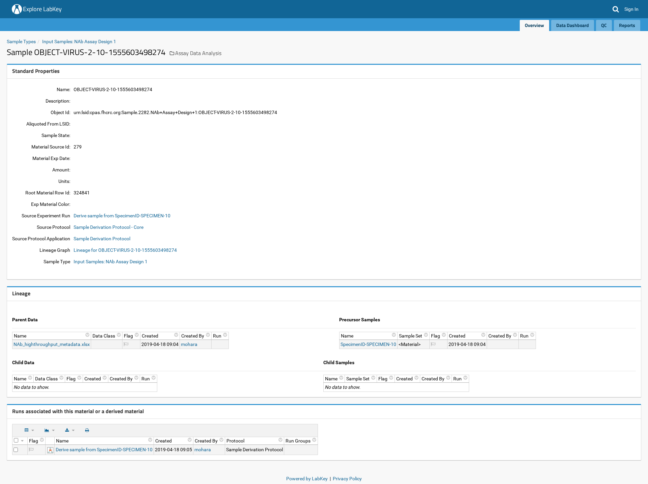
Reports (627, 25)
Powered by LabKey (307, 478)
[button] (616, 9)
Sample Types (21, 41)
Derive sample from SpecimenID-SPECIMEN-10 (122, 215)
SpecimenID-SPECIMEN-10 (368, 344)
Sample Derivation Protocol (102, 238)
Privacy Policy (347, 478)
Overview (534, 25)
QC (604, 25)
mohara (189, 344)
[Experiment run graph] (50, 449)
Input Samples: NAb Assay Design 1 (79, 41)
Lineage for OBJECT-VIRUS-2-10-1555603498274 (125, 250)
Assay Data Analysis (198, 53)
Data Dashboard (572, 25)
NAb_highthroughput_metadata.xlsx (52, 344)
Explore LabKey (42, 9)
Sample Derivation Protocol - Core (108, 227)
